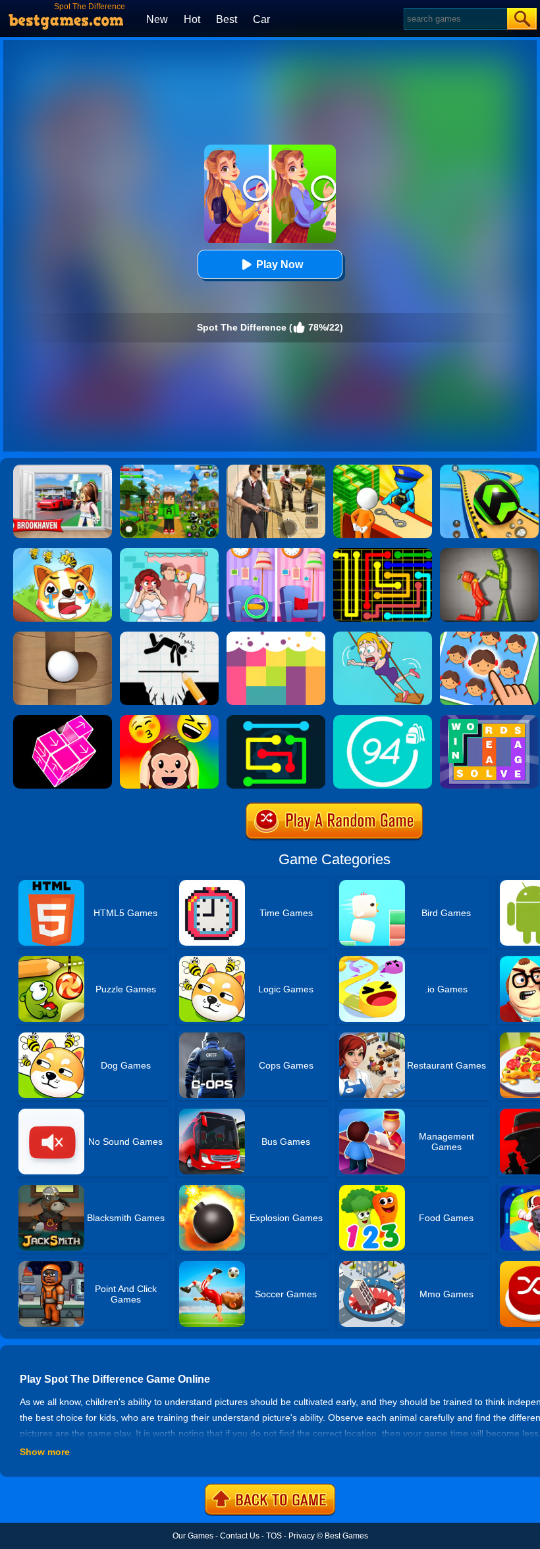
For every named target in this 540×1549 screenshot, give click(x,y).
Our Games (193, 1535)
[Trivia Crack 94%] (382, 719)
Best (226, 19)
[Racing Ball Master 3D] (489, 469)
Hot (192, 19)
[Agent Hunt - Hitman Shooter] (276, 469)
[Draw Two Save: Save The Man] (169, 636)
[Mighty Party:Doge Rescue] (62, 552)
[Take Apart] (62, 719)
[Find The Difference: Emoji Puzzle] (489, 636)
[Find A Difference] (276, 552)
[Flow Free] (382, 552)
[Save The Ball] (62, 636)
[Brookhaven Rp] (62, 469)
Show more (45, 1451)
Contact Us (239, 1535)
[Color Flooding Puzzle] (276, 636)
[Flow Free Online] (276, 719)
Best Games (346, 1535)
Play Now (279, 264)
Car (261, 19)
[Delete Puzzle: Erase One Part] (169, 552)
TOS (274, 1535)
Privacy (301, 1535)
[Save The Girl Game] (382, 636)
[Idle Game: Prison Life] (382, 469)
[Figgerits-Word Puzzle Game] (489, 719)
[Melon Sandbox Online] (489, 552)
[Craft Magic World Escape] (169, 469)
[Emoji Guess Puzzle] (169, 719)
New (157, 19)
